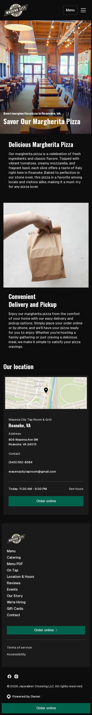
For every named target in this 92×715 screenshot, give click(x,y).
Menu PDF (15, 564)
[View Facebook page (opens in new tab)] (9, 676)
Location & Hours (20, 576)
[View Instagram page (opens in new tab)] (16, 676)
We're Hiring (16, 602)
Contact (13, 615)
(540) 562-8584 (21, 463)
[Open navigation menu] (83, 10)
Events (12, 589)
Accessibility (16, 654)
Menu (70, 10)
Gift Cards (15, 608)
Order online (46, 501)
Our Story (15, 596)
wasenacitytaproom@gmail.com (32, 473)
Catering (14, 557)
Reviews (14, 583)
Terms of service (19, 647)
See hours (76, 489)
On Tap (12, 570)
